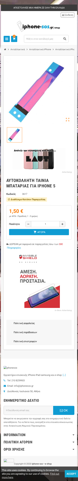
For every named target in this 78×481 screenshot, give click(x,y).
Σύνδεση (67, 15)
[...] (63, 375)
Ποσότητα (14, 224)
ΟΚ (65, 410)
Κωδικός (11, 194)
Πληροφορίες (14, 247)
